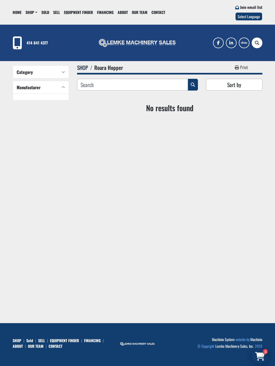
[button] (31, 12)
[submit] (193, 85)
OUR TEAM (139, 12)
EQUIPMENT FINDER (78, 12)
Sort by (234, 85)
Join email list (251, 7)
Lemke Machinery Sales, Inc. (234, 346)
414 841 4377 (37, 43)
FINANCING (105, 12)
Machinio (256, 339)
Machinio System (223, 339)
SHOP (30, 12)
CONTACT (158, 12)
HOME (17, 12)
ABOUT (123, 12)
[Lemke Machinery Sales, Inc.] (137, 343)
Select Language (249, 16)
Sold (45, 12)
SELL (56, 12)
